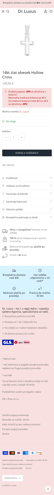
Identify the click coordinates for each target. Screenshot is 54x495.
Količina (6, 131)
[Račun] (45, 11)
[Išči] (9, 11)
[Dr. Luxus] (27, 11)
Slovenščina (11, 478)
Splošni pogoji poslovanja (15, 415)
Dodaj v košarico (27, 152)
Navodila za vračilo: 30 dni (15, 419)
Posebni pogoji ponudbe (15, 429)
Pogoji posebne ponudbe (27, 368)
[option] (27, 42)
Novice (5, 433)
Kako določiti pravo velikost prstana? (21, 424)
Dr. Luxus (24, 111)
